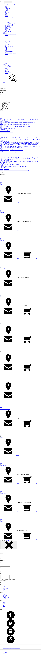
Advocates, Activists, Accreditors (10, 4)
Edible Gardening (19, 122)
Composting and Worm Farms (12, 146)
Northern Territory (12, 135)
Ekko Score (5, 587)
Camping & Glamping (4, 166)
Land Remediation (22, 158)
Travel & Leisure (7, 55)
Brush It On (2, 296)
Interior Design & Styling (14, 158)
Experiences (10, 166)
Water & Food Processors (19, 150)
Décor (19, 149)
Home (6, 14)
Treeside (26, 166)
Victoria (29, 135)
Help (5, 70)
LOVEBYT (2, 240)
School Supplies (10, 128)
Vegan (36, 144)
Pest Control (5, 147)
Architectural (9, 157)
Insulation (20, 126)
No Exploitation (7, 26)
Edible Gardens (28, 146)
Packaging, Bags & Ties (18, 161)
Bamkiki (1, 437)
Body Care (2, 119)
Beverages (8, 142)
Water (29, 126)
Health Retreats (19, 166)
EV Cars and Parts (7, 164)
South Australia (22, 135)
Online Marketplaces (9, 132)
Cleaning (10, 149)
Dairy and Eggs (3, 143)
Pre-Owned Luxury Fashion (28, 139)
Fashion (6, 11)
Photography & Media (33, 158)
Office (6, 50)
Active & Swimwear (8, 139)
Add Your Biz (5, 595)
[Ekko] (2, 1)
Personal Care (21, 124)
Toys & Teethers (3, 120)
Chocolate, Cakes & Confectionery (19, 142)
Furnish (27, 149)
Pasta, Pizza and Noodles (15, 144)
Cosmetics (2, 124)
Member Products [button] (6, 3)
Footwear (18, 139)
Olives (10, 144)
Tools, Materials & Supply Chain (10, 17)
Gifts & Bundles (24, 119)
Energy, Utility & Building (9, 24)
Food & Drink (7, 12)
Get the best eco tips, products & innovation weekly (11, 648)
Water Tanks (20, 168)
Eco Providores (7, 42)
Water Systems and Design (13, 168)
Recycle (6, 30)
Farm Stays (14, 166)
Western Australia (34, 135)
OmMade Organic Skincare (5, 409)
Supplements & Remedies (30, 144)
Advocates (13, 115)
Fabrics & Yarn (2, 161)
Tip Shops (38, 155)
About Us (6, 73)
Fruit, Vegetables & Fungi (10, 143)
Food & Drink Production (9, 46)
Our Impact (7, 71)
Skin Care (25, 124)
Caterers (11, 142)
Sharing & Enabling (8, 31)
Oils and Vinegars (6, 144)
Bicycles (1, 164)
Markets (6, 60)
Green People (2, 268)
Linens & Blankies (30, 119)
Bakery (4, 142)
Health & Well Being (18, 170)
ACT (1, 135)
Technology (2, 159)
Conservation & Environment (10, 23)
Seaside (23, 166)
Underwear (35, 139)
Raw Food (22, 144)
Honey (23, 143)
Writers (9, 130)
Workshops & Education (4, 169)
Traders (6, 63)
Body (6, 7)
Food (26, 122)
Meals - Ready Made (28, 143)
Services (6, 16)
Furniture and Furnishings (23, 155)
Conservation (6, 122)
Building (16, 157)
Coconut (26, 142)
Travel (34, 122)
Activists (10, 115)
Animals (6, 5)
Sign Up (4, 594)
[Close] (8, 545)
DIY (10, 122)
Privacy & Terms (5, 652)
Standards (6, 68)
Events (33, 157)
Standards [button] (4, 21)
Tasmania (26, 135)
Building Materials (3, 126)
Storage (8, 150)
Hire (10, 164)
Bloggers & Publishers (4, 121)
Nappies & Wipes (36, 119)
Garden (6, 13)
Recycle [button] (4, 64)
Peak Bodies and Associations (27, 115)
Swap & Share (12, 150)
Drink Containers (23, 149)
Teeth (28, 124)
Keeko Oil (2, 184)
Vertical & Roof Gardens (18, 147)
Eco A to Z (6, 69)
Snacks (25, 144)
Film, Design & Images (4, 130)
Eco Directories (3, 132)
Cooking (37, 142)
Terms (4, 653)
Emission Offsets (18, 115)
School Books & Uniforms (32, 155)
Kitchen (30, 149)
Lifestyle (6, 15)
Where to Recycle (8, 66)
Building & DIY (7, 8)
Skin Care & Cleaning (33, 161)
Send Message (3, 580)
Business (6, 9)
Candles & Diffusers (5, 149)
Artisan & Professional (8, 22)
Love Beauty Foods (3, 493)
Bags (12, 139)
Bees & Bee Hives (3, 146)
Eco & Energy (13, 122)
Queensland (17, 135)
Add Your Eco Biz (8, 72)
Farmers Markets (7, 44)
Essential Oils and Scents (8, 124)
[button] (9, 202)
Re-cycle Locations (8, 61)
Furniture (14, 153)
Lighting (24, 126)
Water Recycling (5, 168)
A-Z (3, 604)
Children (6, 10)
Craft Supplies (15, 149)
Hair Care (14, 124)
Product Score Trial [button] (6, 19)
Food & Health (10, 117)
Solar (26, 126)
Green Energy (16, 126)
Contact (4, 606)
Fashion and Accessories (14, 155)
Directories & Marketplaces (9, 41)
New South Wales (5, 135)
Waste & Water (10, 159)
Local (3, 590)
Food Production (9, 170)
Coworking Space (3, 153)
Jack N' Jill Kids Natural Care (5, 324)
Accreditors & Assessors (4, 115)
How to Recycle (7, 65)
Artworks (2, 155)
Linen (36, 149)
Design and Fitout (10, 153)
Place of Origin (7, 29)
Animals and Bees (3, 157)
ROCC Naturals (3, 465)
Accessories (2, 117)
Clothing (5, 119)
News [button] (4, 32)
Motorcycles (14, 164)
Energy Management (10, 126)
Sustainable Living (30, 122)
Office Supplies (23, 153)
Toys (14, 128)
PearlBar (1, 521)
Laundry (33, 149)
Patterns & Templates (25, 161)
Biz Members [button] (5, 33)
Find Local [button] (4, 57)
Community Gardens (8, 58)
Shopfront (4, 586)
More (3, 67)
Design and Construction (21, 146)
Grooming (15, 117)
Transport (6, 54)
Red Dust (2, 212)
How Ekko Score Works (9, 20)
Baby (6, 6)
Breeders (6, 117)
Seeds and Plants (11, 147)
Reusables (5, 150)
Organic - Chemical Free (9, 27)
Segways (17, 164)
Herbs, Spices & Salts (18, 143)
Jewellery (21, 139)
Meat (33, 143)
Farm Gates (7, 43)
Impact (4, 603)
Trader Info (4, 598)
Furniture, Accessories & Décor (15, 119)
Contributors (7, 40)
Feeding (8, 119)
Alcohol (1, 142)
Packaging (6, 28)
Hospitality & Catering (9, 161)
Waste (1, 168)
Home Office (18, 153)
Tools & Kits (8, 162)
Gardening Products (34, 146)
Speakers (39, 158)
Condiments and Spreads (32, 142)
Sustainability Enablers (36, 115)
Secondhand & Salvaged (9, 51)
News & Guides (5, 588)
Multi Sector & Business (9, 25)
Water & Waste (2, 167)
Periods (17, 124)
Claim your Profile (6, 597)
